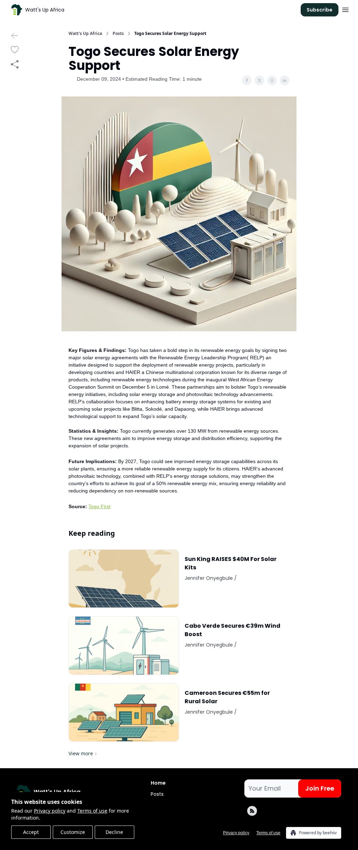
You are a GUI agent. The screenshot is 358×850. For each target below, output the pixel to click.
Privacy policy (49, 810)
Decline (114, 832)
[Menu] (345, 8)
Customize (72, 832)
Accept (31, 832)
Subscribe (319, 9)
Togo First (99, 506)
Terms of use (92, 810)
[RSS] (252, 811)
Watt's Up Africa (85, 33)
